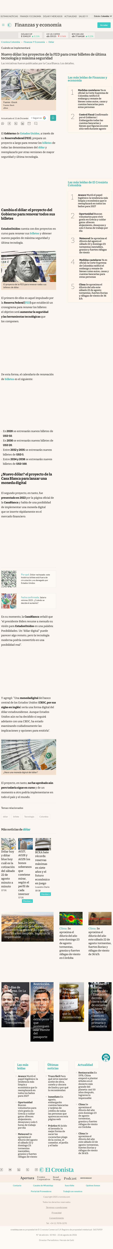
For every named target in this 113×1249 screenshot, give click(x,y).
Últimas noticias (9, 16)
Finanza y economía (30, 16)
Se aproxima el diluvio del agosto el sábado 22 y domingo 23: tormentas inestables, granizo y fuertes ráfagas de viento (93, 245)
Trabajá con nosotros (72, 1191)
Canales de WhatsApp (43, 1185)
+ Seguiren (39, 118)
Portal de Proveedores (41, 1191)
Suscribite (69, 1185)
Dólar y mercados (52, 16)
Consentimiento (56, 1218)
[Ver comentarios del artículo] (35, 123)
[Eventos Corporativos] (43, 1178)
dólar (51, 42)
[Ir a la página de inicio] (9, 25)
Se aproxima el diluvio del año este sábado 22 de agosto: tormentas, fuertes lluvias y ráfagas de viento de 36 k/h (93, 291)
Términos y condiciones (56, 1207)
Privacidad (57, 1213)
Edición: (101, 16)
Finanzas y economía (34, 42)
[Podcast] (70, 1178)
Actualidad (70, 16)
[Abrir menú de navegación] (3, 25)
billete (16, 816)
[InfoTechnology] (86, 1178)
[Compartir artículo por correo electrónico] (29, 123)
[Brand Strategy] (57, 1178)
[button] (106, 1057)
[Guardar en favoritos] (53, 118)
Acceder (104, 25)
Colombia (43, 816)
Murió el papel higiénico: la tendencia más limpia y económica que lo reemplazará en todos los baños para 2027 (93, 201)
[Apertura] (27, 1178)
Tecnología (29, 816)
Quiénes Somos (93, 1185)
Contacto (17, 1185)
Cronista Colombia (10, 42)
